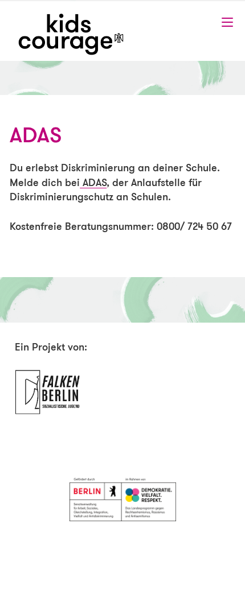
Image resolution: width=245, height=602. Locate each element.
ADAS (93, 182)
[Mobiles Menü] (227, 22)
